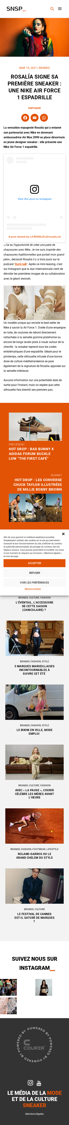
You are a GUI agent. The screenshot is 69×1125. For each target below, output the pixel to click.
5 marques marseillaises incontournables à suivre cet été (35, 670)
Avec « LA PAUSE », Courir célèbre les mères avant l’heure (34, 794)
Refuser (34, 573)
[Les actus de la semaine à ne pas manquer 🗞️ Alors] (43, 987)
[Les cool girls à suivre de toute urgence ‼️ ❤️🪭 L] (8, 987)
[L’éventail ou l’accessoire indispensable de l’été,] (8, 1005)
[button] (63, 534)
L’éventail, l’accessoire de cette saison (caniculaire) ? (34, 606)
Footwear (38, 849)
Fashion (45, 597)
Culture (34, 597)
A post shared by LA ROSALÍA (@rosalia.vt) (34, 236)
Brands (44, 68)
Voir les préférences (34, 582)
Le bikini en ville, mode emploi (34, 731)
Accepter (34, 563)
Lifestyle (53, 849)
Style (45, 661)
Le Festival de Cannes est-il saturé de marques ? (34, 917)
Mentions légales (33, 589)
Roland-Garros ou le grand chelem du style (34, 855)
